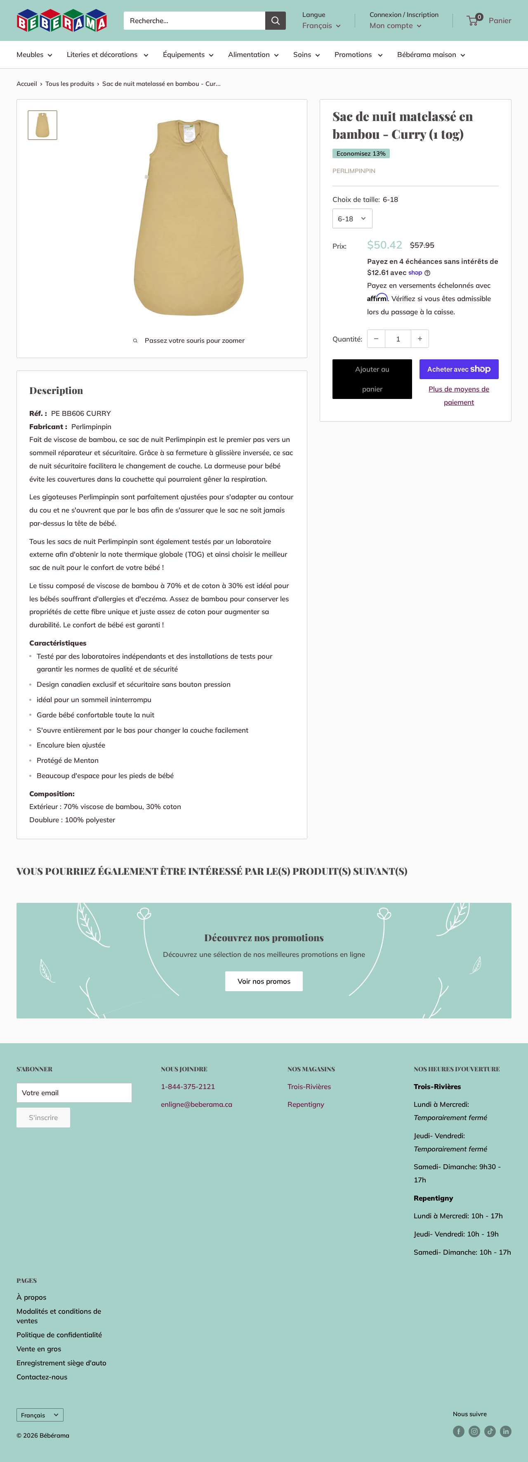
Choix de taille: (365, 199)
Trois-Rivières (309, 1086)
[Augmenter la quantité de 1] (420, 338)
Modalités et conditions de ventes (58, 1316)
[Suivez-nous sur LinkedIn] (506, 1431)
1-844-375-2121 (188, 1086)
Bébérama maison (426, 54)
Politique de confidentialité (59, 1334)
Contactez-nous (41, 1376)
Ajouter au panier (372, 379)
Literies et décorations (103, 54)
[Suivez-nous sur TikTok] (490, 1431)
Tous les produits (69, 84)
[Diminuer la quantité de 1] (376, 338)
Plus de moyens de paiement (459, 395)
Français (33, 1415)
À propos (31, 1297)
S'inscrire (43, 1117)
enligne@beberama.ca (196, 1104)
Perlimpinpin (353, 171)
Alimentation (249, 54)
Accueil (26, 84)
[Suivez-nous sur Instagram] (474, 1431)
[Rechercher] (275, 21)
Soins (302, 54)
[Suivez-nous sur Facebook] (458, 1431)
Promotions (354, 54)
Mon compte (392, 25)
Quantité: (347, 338)
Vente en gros (38, 1348)
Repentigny (306, 1104)
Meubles (29, 54)
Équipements (184, 54)
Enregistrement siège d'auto (61, 1362)
